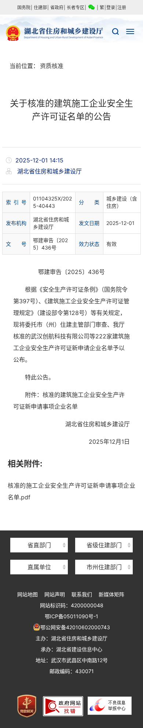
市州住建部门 (104, 567)
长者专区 (75, 7)
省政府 (56, 7)
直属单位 (39, 567)
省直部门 (39, 545)
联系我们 (82, 594)
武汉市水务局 (104, 554)
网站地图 (27, 594)
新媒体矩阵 (111, 594)
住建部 (40, 7)
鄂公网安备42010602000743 (75, 627)
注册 (121, 7)
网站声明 (54, 594)
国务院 (23, 7)
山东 (104, 532)
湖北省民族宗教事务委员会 (39, 532)
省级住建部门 (104, 545)
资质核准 (51, 66)
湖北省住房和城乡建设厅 (71, 33)
